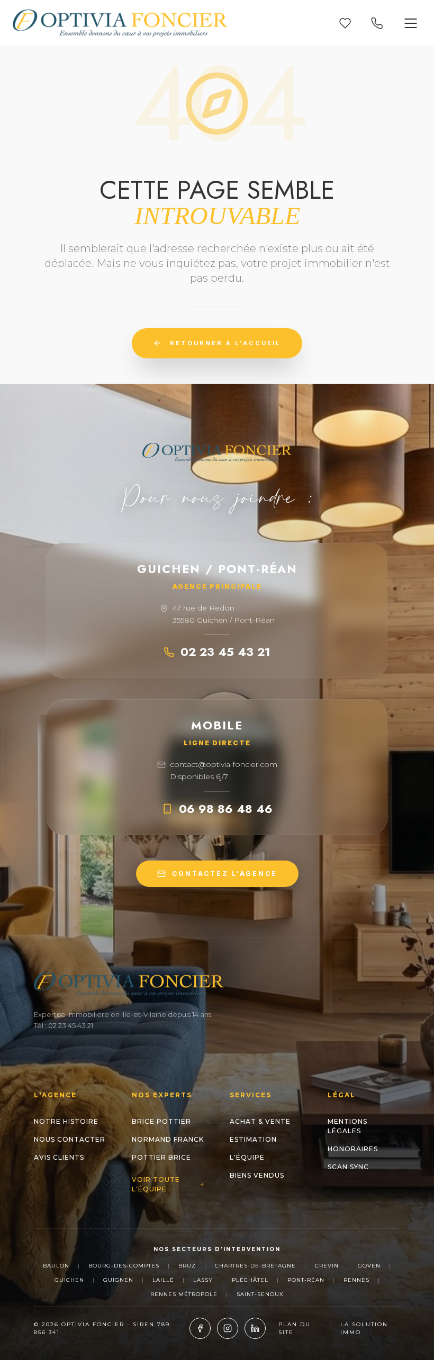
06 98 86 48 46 (226, 808)
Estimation (253, 1139)
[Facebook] (200, 1328)
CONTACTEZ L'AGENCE (224, 873)
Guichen (69, 1279)
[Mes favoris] (345, 23)
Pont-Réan (305, 1279)
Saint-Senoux (260, 1294)
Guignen (118, 1279)
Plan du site (294, 1328)
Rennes (356, 1279)
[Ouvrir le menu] (410, 23)
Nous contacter (69, 1139)
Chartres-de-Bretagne (255, 1265)
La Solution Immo (364, 1328)
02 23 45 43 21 (225, 651)
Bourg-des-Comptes (123, 1265)
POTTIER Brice (161, 1157)
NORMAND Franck (168, 1139)
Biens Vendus (257, 1175)
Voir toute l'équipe (156, 1184)
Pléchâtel (250, 1279)
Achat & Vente (260, 1121)
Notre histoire (66, 1121)
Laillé (163, 1279)
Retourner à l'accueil (225, 343)
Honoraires (353, 1149)
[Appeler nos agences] (376, 23)
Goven (369, 1265)
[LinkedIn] (255, 1328)
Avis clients (59, 1157)
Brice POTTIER (161, 1121)
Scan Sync (348, 1167)
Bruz (187, 1265)
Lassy (203, 1279)
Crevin (327, 1265)
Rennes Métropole (184, 1294)
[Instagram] (227, 1328)
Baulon (56, 1265)
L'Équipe (247, 1157)
